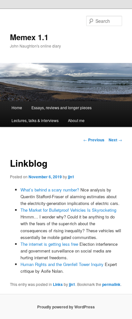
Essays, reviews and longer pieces (61, 107)
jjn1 (71, 177)
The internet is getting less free (49, 244)
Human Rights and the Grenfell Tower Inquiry (62, 264)
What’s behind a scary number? (50, 190)
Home (17, 107)
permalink (111, 284)
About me (76, 120)
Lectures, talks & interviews (35, 120)
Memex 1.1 (29, 36)
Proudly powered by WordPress (66, 307)
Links (58, 284)
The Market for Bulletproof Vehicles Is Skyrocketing (68, 210)
